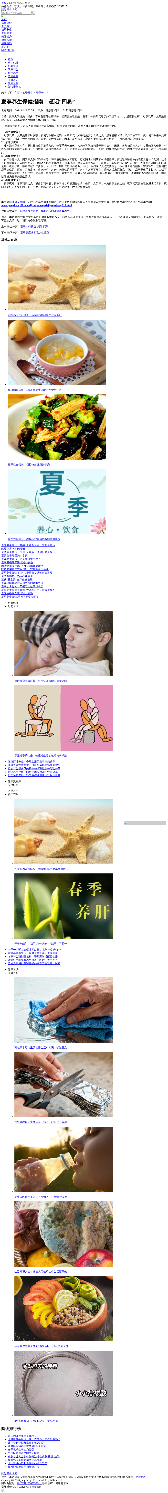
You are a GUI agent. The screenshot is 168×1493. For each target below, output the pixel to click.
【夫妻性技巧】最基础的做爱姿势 (27, 1463)
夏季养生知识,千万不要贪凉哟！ (20, 596)
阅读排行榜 (7, 50)
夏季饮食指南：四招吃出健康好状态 (22, 586)
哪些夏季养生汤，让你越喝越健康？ (22, 565)
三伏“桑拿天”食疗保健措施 (16, 579)
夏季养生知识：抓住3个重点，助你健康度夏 (26, 552)
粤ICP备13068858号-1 (29, 1483)
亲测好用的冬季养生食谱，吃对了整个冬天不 (34, 960)
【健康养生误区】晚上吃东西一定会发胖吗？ (34, 1439)
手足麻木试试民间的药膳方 (23, 1453)
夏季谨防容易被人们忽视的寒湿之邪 (22, 583)
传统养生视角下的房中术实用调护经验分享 (33, 772)
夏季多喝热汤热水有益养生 (17, 576)
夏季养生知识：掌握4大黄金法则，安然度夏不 (28, 545)
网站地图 (141, 1477)
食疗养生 (6, 33)
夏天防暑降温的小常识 (14, 555)
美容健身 (6, 36)
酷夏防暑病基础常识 (13, 548)
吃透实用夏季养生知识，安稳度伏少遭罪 (25, 569)
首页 (4, 2)
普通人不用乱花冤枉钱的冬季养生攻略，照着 (34, 963)
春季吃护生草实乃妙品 (21, 1449)
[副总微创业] (2, 16)
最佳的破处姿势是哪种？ (22, 1436)
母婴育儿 (6, 26)
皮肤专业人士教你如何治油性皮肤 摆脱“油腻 (34, 1456)
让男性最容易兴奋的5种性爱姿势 (27, 1446)
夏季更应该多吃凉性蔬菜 (34, 232)
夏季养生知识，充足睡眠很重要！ (21, 559)
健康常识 (6, 40)
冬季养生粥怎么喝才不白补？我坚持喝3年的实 (35, 949)
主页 (17, 92)
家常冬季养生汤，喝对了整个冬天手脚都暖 (33, 953)
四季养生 (6, 29)
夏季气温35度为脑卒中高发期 (25, 1460)
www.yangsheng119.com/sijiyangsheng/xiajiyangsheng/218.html (36, 205)
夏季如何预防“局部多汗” (34, 226)
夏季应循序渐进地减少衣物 (17, 562)
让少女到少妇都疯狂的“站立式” (26, 1442)
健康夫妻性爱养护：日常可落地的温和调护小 (34, 765)
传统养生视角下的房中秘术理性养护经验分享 (34, 768)
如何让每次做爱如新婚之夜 (23, 1466)
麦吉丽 (5, 46)
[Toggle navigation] (5, 54)
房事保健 (6, 22)
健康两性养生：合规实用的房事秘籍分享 (31, 761)
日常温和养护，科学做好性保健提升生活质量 (34, 775)
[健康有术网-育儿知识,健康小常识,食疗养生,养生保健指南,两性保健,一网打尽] (9, 9)
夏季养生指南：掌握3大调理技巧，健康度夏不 (28, 590)
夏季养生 (41, 92)
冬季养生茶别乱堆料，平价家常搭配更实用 (33, 956)
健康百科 (6, 43)
